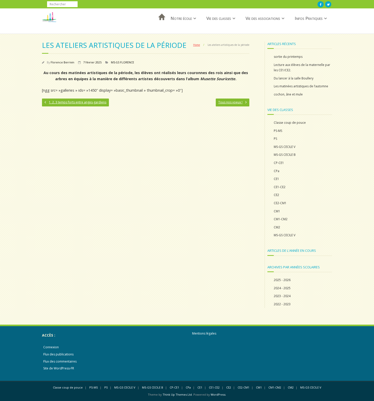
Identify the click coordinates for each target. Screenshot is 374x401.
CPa (276, 171)
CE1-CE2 (279, 187)
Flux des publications (58, 354)
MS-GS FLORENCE (122, 62)
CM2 (277, 227)
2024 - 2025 (282, 288)
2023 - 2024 (282, 296)
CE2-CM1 (280, 203)
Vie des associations (263, 18)
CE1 (276, 179)
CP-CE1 (279, 163)
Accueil (160, 23)
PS (275, 138)
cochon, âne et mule (288, 94)
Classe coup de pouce (290, 122)
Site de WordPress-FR (58, 368)
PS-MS (278, 131)
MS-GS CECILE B (285, 155)
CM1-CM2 (280, 219)
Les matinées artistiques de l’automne (301, 86)
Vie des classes (218, 18)
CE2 (276, 195)
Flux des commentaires (60, 361)
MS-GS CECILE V (284, 147)
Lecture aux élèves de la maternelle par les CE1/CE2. (302, 68)
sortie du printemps (288, 56)
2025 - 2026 (282, 280)
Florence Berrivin (62, 62)
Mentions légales (204, 333)
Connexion (51, 347)
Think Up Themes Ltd (177, 394)
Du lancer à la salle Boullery (293, 78)
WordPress (218, 394)
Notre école (181, 18)
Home (196, 45)
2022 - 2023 (282, 304)
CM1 (277, 211)
